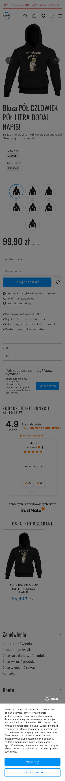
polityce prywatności (29, 729)
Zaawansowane (32, 772)
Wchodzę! (32, 762)
